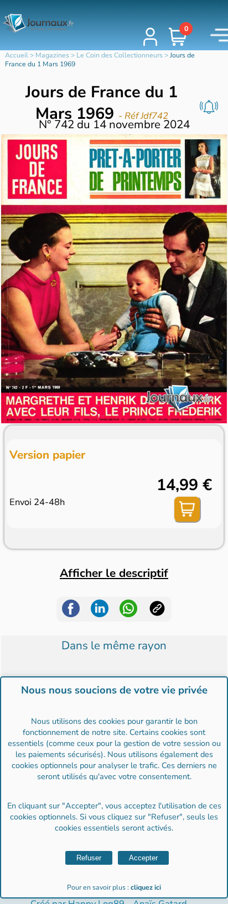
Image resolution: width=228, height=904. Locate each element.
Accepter (143, 858)
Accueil (16, 55)
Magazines (52, 55)
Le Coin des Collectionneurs (119, 55)
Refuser (88, 858)
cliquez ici (146, 887)
